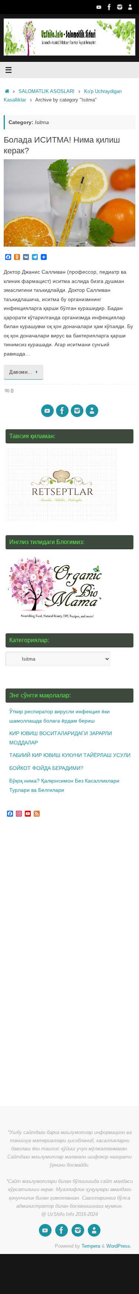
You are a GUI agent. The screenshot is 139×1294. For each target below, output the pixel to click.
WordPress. (119, 1246)
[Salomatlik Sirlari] (99, 7)
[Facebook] (109, 7)
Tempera (91, 1246)
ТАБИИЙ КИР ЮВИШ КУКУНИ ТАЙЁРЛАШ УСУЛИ (69, 755)
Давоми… (21, 372)
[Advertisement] (61, 963)
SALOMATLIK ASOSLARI (47, 91)
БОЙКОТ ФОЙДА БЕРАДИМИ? (46, 768)
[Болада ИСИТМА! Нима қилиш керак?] (69, 203)
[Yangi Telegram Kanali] (130, 7)
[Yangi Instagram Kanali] (120, 7)
